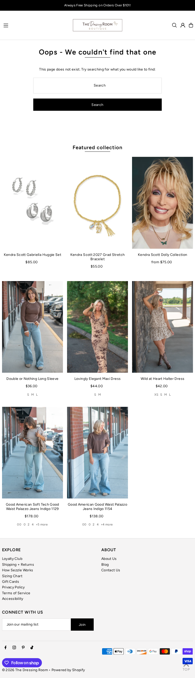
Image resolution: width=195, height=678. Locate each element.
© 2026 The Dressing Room (25, 670)
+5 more (42, 524)
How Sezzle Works (17, 570)
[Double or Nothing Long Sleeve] (32, 327)
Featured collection (97, 147)
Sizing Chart (12, 576)
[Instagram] (14, 648)
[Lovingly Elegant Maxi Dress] (97, 327)
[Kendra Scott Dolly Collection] (162, 202)
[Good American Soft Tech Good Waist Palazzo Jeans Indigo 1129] (32, 452)
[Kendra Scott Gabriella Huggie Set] (32, 202)
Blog (105, 564)
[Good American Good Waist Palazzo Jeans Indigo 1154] (97, 452)
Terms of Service (16, 593)
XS (156, 394)
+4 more (107, 524)
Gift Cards (10, 581)
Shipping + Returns (18, 564)
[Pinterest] (23, 648)
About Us (109, 559)
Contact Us (110, 570)
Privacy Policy (13, 587)
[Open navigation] (35, 25)
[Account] (183, 25)
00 (19, 524)
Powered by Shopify (68, 670)
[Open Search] (174, 25)
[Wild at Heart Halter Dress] (162, 327)
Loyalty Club (12, 559)
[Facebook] (6, 648)
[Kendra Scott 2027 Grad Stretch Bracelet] (97, 202)
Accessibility (12, 599)
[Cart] (191, 25)
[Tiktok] (31, 648)
